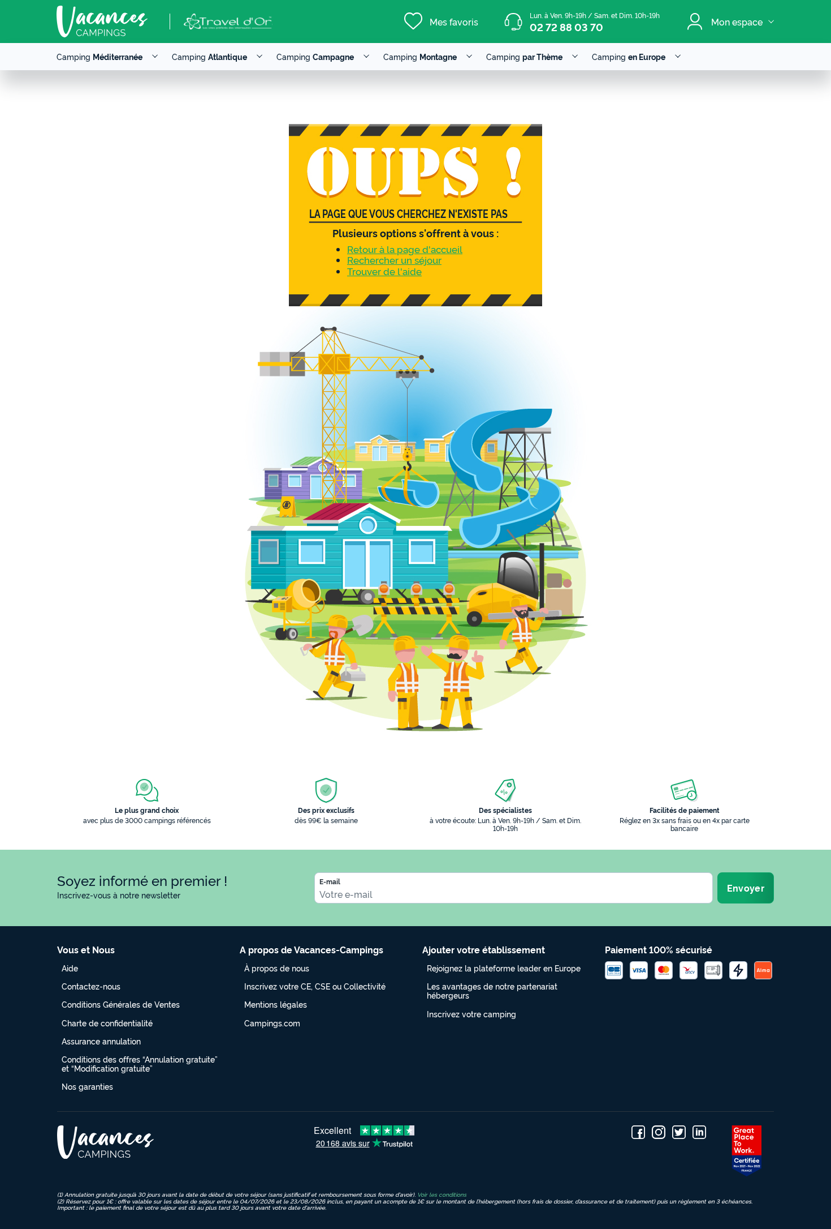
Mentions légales (275, 1004)
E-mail (329, 881)
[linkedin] (699, 1132)
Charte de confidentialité (107, 1022)
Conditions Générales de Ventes (121, 1004)
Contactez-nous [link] (91, 985)
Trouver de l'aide (384, 270)
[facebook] (638, 1132)
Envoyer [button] (745, 887)
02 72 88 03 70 (566, 26)
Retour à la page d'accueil (404, 248)
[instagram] (658, 1132)
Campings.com (272, 1022)
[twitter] (679, 1132)
